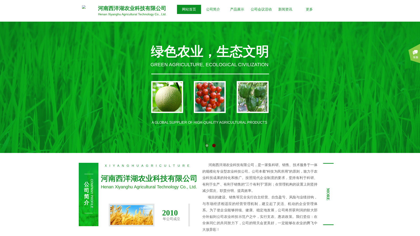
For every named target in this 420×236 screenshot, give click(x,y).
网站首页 (189, 9)
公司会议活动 (261, 9)
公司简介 (213, 9)
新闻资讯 (285, 9)
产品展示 (237, 9)
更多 (309, 9)
